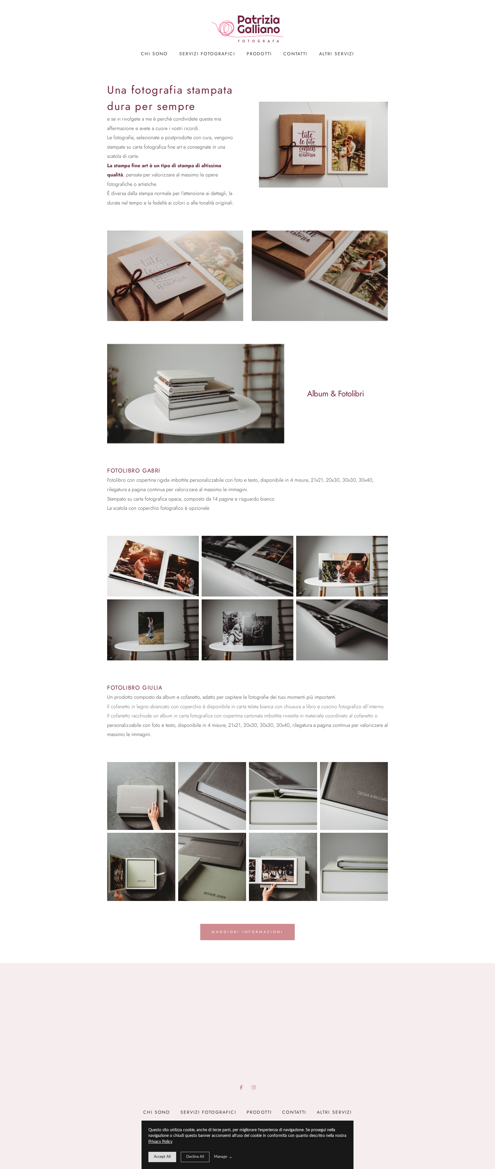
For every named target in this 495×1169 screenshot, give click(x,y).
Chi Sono (154, 54)
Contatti (295, 54)
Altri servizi (336, 54)
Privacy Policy (160, 1142)
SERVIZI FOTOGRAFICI (207, 54)
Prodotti (259, 54)
